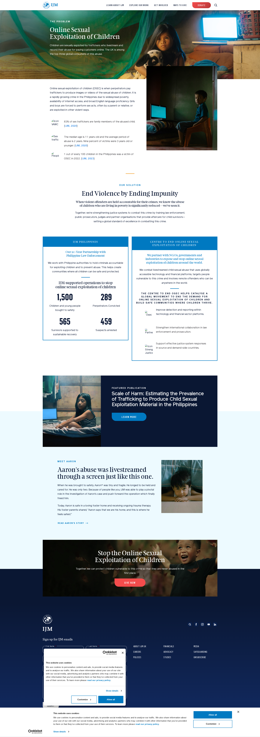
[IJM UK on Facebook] (196, 624)
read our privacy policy (147, 724)
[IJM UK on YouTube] (208, 624)
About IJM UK (139, 646)
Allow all (213, 715)
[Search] (189, 624)
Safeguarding (200, 651)
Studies (167, 657)
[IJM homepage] (50, 5)
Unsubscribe (200, 657)
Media (196, 646)
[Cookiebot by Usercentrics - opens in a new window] (35, 732)
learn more (129, 416)
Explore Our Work (139, 5)
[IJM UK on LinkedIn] (215, 624)
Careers (137, 651)
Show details (59, 731)
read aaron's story (71, 523)
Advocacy (168, 651)
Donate (201, 5)
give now (130, 582)
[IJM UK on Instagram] (202, 624)
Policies (137, 657)
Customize (211, 724)
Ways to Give (180, 5)
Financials (169, 646)
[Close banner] (238, 712)
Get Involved (161, 5)
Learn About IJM (115, 5)
